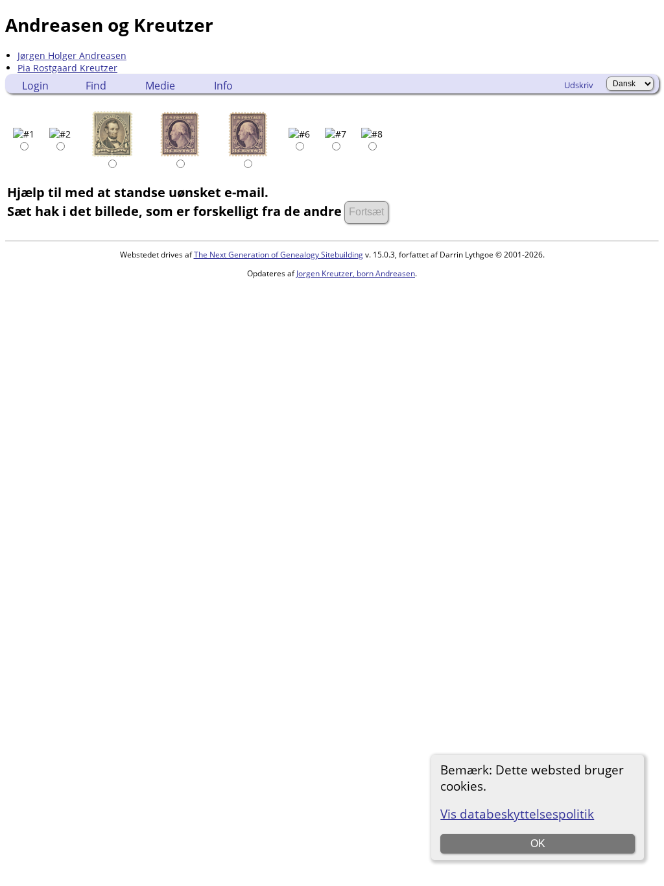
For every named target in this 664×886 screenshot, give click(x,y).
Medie (160, 85)
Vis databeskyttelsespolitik (517, 814)
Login (35, 85)
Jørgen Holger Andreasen (72, 55)
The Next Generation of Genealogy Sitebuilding (278, 254)
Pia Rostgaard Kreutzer (67, 68)
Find (96, 85)
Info (223, 85)
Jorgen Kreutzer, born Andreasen (355, 273)
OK (537, 843)
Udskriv (578, 85)
